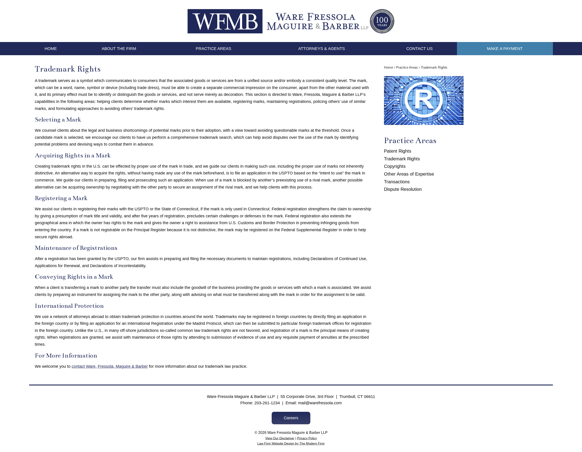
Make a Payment (505, 48)
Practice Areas (213, 48)
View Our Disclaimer (279, 438)
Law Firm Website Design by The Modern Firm (291, 443)
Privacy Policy (307, 438)
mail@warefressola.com (320, 403)
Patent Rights (397, 151)
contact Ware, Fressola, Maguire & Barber (110, 366)
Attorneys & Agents (321, 48)
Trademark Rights (402, 158)
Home (51, 48)
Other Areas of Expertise (409, 173)
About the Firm (119, 48)
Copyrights (395, 166)
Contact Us (419, 48)
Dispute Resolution (403, 189)
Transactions (397, 181)
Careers (291, 418)
